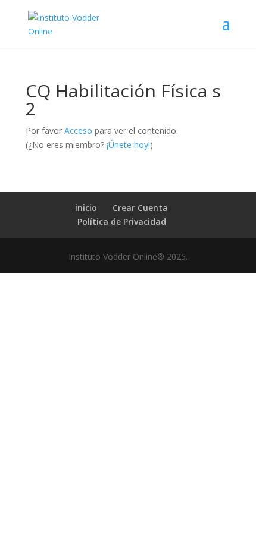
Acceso (78, 130)
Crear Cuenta (140, 207)
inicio (86, 207)
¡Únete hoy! (128, 144)
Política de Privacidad (121, 221)
